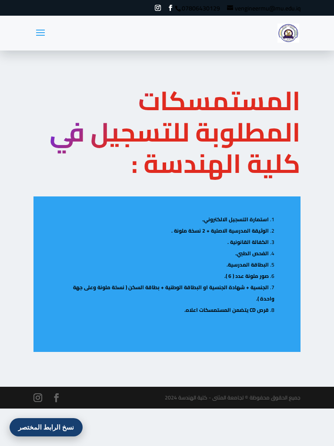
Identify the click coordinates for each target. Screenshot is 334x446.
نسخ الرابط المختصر (46, 427)
